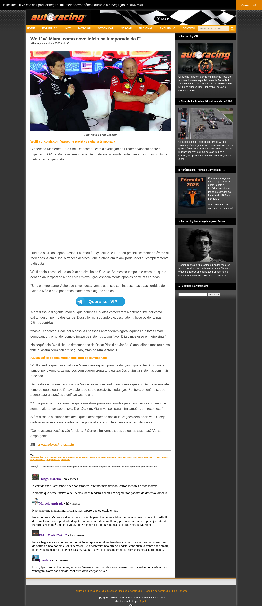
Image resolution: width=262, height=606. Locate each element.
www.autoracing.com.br (56, 444)
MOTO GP (84, 28)
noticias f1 (149, 457)
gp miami (111, 457)
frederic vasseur (98, 457)
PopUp (143, 601)
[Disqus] (100, 523)
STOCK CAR (106, 28)
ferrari (85, 457)
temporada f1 (53, 459)
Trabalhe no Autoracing (157, 591)
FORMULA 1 (50, 28)
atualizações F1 (38, 457)
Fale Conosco (180, 591)
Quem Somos (109, 591)
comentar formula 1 (57, 457)
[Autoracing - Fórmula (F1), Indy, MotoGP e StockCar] (58, 17)
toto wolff (65, 459)
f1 (80, 457)
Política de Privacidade (87, 591)
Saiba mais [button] (135, 5)
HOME (31, 28)
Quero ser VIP (103, 301)
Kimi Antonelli (125, 457)
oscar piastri (162, 457)
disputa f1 (73, 457)
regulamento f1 (37, 459)
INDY (68, 28)
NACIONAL (146, 28)
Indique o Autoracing (130, 591)
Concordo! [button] (248, 5)
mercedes (138, 457)
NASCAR (126, 28)
